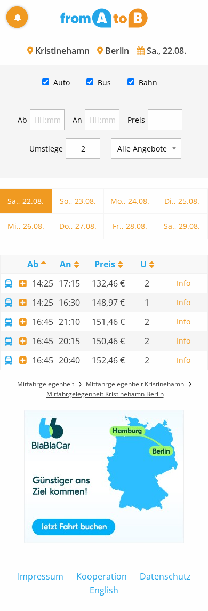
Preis (136, 120)
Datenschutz (165, 576)
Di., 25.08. (181, 201)
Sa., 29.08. (182, 226)
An (77, 120)
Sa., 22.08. (25, 201)
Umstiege (46, 149)
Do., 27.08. (78, 226)
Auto (61, 82)
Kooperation (101, 576)
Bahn (148, 82)
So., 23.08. (78, 201)
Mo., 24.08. (129, 201)
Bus (104, 82)
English (104, 590)
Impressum (40, 576)
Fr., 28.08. (130, 226)
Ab (22, 120)
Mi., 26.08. (25, 226)
